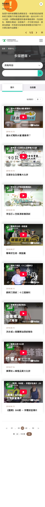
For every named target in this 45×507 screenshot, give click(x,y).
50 (33, 428)
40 (26, 428)
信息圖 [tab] (33, 87)
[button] (26, 33)
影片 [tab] (12, 87)
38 (19, 428)
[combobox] (22, 65)
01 (12, 428)
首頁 (3, 48)
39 (22, 428)
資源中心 (11, 48)
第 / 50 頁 (19, 434)
